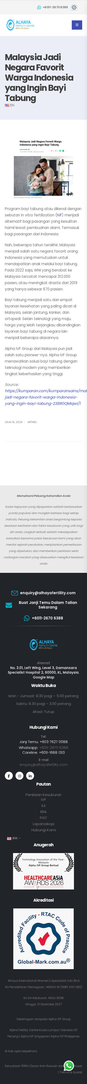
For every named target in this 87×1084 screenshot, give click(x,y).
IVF (59, 215)
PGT (43, 817)
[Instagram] (19, 776)
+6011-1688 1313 (52, 752)
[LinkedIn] (30, 776)
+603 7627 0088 (54, 741)
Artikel (32, 422)
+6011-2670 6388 (53, 747)
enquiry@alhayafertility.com (44, 764)
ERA (43, 811)
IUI (43, 805)
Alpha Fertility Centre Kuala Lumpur (34, 1030)
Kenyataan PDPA (16, 1066)
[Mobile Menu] (77, 25)
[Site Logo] (20, 25)
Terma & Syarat (71, 1072)
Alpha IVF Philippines (65, 1036)
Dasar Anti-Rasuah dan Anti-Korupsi (56, 1066)
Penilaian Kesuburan (44, 794)
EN (12, 105)
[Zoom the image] (43, 640)
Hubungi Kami (43, 829)
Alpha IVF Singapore (35, 1036)
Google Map (43, 677)
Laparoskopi (43, 823)
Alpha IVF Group (59, 1019)
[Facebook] (9, 776)
